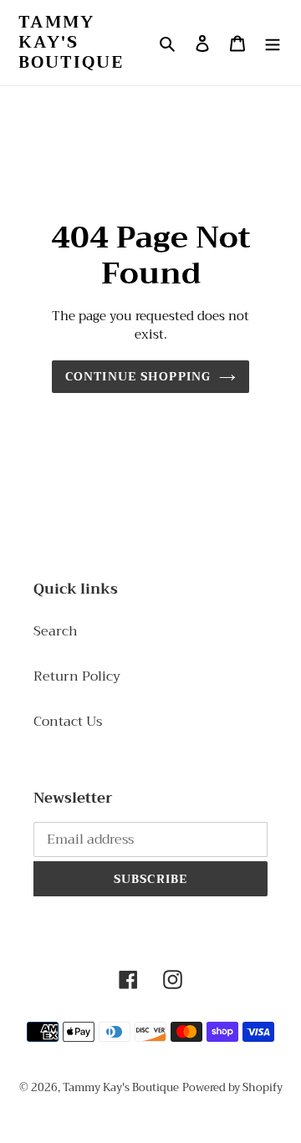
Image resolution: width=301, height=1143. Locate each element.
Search (55, 631)
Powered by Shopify (232, 1087)
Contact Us (67, 721)
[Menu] (272, 42)
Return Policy (76, 676)
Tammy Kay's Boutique (71, 43)
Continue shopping (138, 376)
